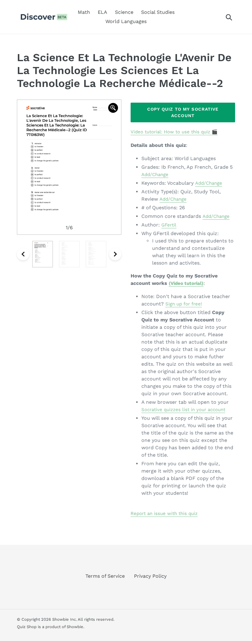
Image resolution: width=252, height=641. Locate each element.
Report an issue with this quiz (164, 513)
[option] (69, 167)
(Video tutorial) (186, 283)
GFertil (168, 225)
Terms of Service (105, 576)
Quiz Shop (27, 626)
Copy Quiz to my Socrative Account (183, 112)
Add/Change (154, 174)
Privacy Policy (150, 576)
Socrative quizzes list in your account (183, 409)
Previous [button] (23, 254)
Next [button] (115, 254)
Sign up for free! (183, 304)
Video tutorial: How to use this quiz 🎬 (174, 132)
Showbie (75, 626)
